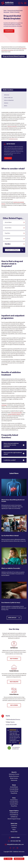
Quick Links (14, 823)
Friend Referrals (14, 814)
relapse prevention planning (14, 414)
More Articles (12, 617)
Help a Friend (14, 705)
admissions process (13, 139)
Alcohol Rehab (8, 222)
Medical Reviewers (14, 776)
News (14, 829)
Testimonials (14, 780)
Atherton (6, 103)
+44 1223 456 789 (15, 841)
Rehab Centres (14, 778)
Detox (14, 798)
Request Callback (19, 858)
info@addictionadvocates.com (15, 844)
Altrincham (6, 95)
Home (5, 10)
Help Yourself (14, 658)
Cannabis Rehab (14, 789)
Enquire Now (9, 31)
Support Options (14, 810)
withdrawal (4, 405)
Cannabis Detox (14, 802)
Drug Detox (7, 233)
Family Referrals (14, 812)
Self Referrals (14, 816)
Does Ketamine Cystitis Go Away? (10, 602)
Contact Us (8, 158)
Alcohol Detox (8, 227)
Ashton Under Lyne (8, 97)
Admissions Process (14, 774)
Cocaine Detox (14, 804)
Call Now (9, 858)
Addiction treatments (12, 126)
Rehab (14, 785)
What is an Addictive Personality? (10, 568)
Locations (13, 827)
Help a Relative (14, 681)
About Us (14, 772)
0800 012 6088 (15, 837)
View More (7, 244)
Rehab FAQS (14, 831)
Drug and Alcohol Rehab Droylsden (14, 56)
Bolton (5, 105)
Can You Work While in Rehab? (10, 535)
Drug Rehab (7, 238)
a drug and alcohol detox (16, 412)
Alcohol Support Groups (14, 819)
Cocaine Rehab (14, 791)
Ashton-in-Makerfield (9, 100)
